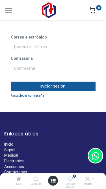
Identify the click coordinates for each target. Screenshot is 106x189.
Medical (11, 155)
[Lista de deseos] (70, 179)
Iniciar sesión (53, 86)
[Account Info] (87, 179)
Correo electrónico (29, 37)
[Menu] (9, 10)
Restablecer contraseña (27, 95)
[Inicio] (18, 179)
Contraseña (22, 58)
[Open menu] (53, 180)
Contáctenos (15, 172)
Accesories (14, 166)
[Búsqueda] (35, 179)
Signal (9, 150)
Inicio (8, 144)
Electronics (14, 161)
